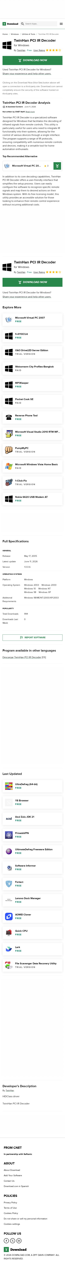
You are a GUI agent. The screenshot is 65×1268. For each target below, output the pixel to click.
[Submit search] (22, 23)
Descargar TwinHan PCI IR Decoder (22, 657)
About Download (12, 1170)
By (19, 50)
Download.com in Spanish (16, 1186)
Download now (35, 60)
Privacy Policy (10, 1202)
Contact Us (9, 1180)
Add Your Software (13, 1175)
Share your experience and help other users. (27, 73)
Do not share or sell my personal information (25, 1218)
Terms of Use (10, 1208)
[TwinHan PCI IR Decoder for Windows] (7, 45)
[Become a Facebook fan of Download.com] (6, 1240)
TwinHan (10, 1090)
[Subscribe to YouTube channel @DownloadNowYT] (18, 1240)
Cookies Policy (11, 1213)
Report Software (35, 637)
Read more (30, 112)
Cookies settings (12, 1224)
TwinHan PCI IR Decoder (35, 42)
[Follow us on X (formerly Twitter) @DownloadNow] (12, 1240)
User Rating (39, 50)
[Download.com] (10, 24)
